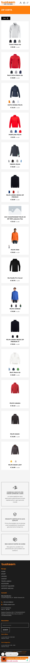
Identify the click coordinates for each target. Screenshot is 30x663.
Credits (14, 651)
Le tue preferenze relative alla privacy (15, 658)
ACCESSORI (5, 583)
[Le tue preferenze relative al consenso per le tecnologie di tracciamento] (27, 660)
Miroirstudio (24, 651)
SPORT (3, 574)
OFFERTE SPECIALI (7, 588)
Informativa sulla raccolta (10, 661)
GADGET (4, 579)
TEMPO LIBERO (6, 581)
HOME (3, 571)
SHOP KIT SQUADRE (7, 586)
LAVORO (4, 576)
